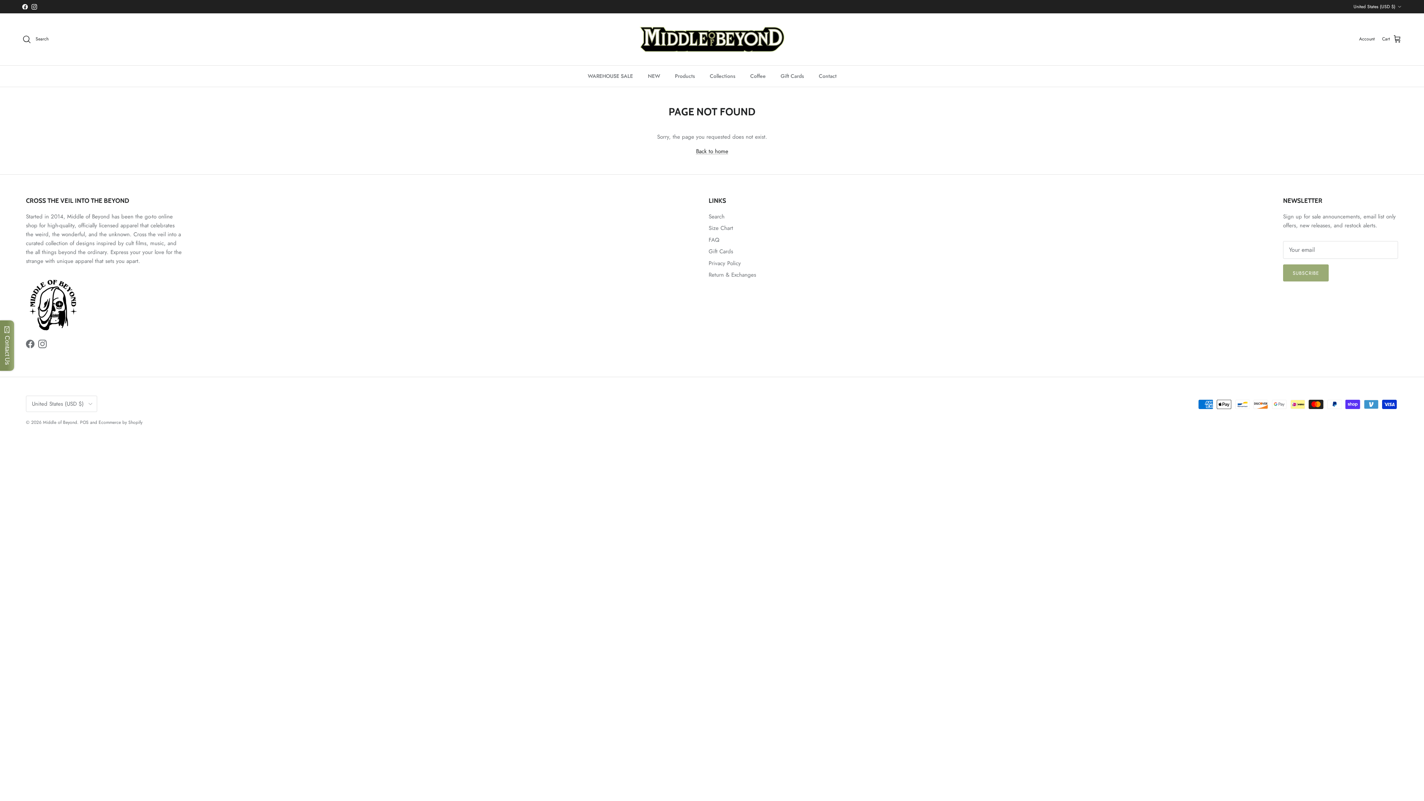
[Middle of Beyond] (712, 39)
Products (685, 76)
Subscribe (1306, 273)
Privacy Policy (725, 263)
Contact (828, 76)
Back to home (712, 151)
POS (84, 422)
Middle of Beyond (60, 422)
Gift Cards (792, 76)
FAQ (714, 240)
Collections (722, 76)
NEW (654, 76)
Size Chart (721, 228)
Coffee (758, 76)
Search (717, 216)
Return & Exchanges (732, 275)
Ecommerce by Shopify (120, 422)
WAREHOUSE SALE (610, 76)
